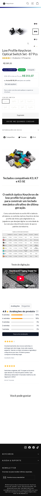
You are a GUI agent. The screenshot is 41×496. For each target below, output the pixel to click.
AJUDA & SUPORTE (11, 460)
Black (6, 101)
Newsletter (9, 468)
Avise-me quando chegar (20, 121)
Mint (22, 107)
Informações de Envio (12, 130)
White (14, 101)
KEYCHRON (8, 454)
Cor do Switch (8, 97)
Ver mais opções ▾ (10, 84)
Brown (30, 107)
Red (21, 101)
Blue (5, 107)
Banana (30, 101)
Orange (14, 107)
